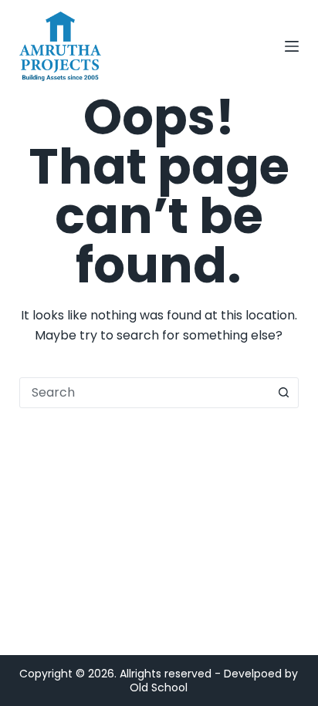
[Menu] (292, 46)
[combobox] (144, 392)
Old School (159, 687)
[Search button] (283, 392)
